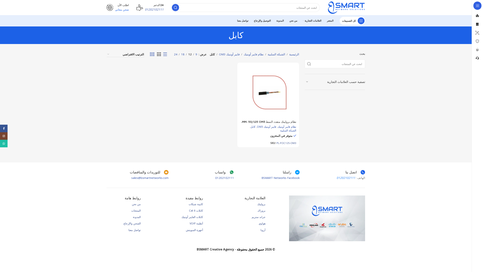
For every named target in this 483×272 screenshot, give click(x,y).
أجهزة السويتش (194, 230)
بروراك (261, 210)
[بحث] (175, 7)
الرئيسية (294, 54)
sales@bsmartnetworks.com (149, 178)
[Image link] (327, 218)
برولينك (261, 204)
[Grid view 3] (159, 54)
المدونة (137, 217)
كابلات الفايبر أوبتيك (192, 217)
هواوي (262, 223)
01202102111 (224, 178)
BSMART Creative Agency (215, 249)
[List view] (165, 54)
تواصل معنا (134, 230)
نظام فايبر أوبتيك (254, 54)
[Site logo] (346, 7)
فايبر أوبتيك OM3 (229, 54)
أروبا (263, 230)
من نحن (136, 204)
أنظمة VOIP (196, 223)
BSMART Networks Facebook (280, 178)
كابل (253, 126)
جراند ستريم (258, 217)
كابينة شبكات (196, 204)
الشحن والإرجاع (132, 223)
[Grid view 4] (152, 54)
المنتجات (136, 210)
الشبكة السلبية (276, 54)
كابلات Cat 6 (196, 210)
